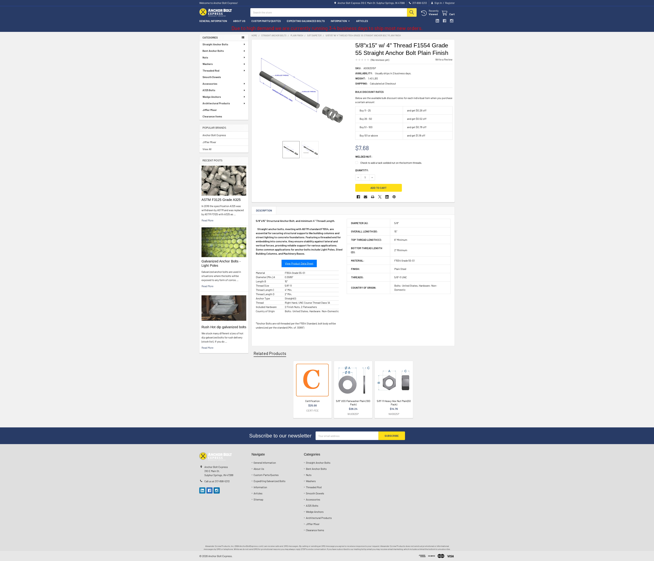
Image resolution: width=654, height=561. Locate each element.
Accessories (210, 83)
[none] (302, 90)
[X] (380, 197)
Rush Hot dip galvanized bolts (223, 327)
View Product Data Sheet (299, 263)
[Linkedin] (437, 21)
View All (207, 149)
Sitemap (258, 499)
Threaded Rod (211, 70)
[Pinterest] (394, 197)
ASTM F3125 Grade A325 (221, 200)
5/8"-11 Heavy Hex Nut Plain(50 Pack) (394, 402)
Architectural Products (216, 103)
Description (264, 210)
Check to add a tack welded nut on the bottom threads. (391, 162)
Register (450, 2)
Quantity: (362, 170)
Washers (208, 63)
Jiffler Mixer (210, 109)
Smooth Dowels (212, 77)
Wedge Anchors (212, 96)
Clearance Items (212, 116)
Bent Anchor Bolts (213, 50)
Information (339, 20)
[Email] (365, 197)
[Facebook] (444, 21)
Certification (312, 401)
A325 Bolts (209, 90)
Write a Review (444, 59)
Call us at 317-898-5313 (217, 481)
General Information (213, 20)
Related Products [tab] (270, 353)
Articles (362, 20)
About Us (239, 20)
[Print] (373, 197)
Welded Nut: (363, 156)
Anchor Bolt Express (214, 135)
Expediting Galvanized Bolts (306, 20)
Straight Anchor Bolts (215, 44)
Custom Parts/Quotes (266, 20)
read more (207, 220)
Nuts (205, 57)
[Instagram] (452, 21)
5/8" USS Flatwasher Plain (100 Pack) (353, 402)
